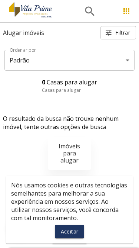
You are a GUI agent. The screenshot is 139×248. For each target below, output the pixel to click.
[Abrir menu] (126, 11)
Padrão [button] (20, 60)
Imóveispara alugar (69, 153)
